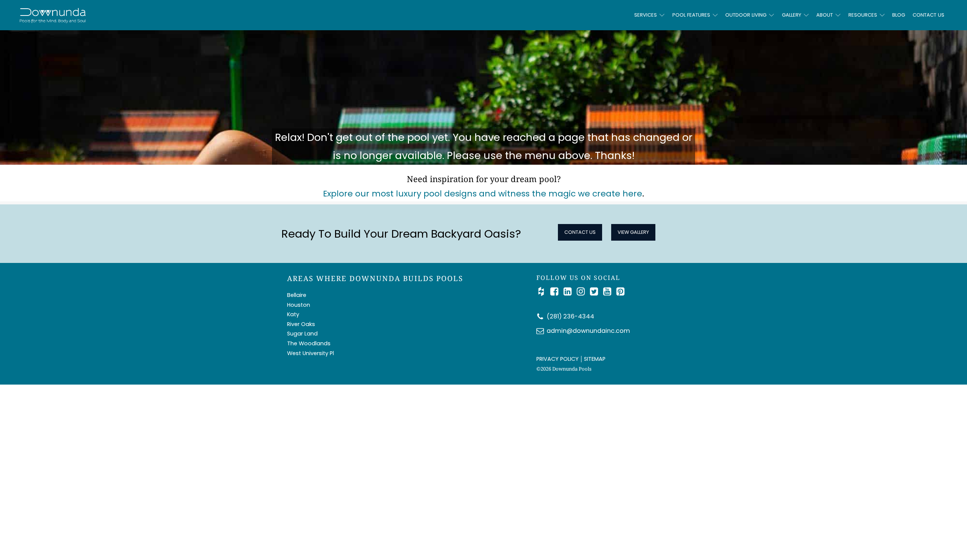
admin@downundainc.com (588, 330)
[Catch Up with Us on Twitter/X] (595, 291)
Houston (298, 305)
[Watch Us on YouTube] (609, 291)
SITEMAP (595, 359)
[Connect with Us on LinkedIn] (569, 291)
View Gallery (633, 232)
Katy (293, 314)
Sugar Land (302, 333)
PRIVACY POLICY (557, 359)
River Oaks (301, 324)
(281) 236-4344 (570, 316)
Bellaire (296, 295)
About (824, 15)
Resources (862, 15)
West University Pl (310, 353)
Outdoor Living (745, 15)
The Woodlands (309, 343)
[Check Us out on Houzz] (543, 291)
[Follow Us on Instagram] (582, 291)
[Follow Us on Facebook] (556, 291)
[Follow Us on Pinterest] (620, 291)
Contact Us (928, 15)
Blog (898, 15)
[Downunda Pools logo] (132, 15)
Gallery (791, 15)
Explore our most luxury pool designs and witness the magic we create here (482, 193)
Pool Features (691, 15)
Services (645, 15)
